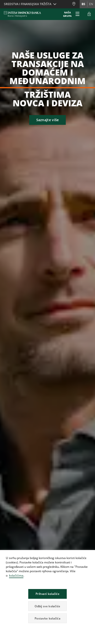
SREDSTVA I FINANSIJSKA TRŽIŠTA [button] (27, 4)
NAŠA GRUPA (67, 14)
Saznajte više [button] (47, 120)
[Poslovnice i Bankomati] (76, 4)
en (91, 4)
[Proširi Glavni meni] (77, 14)
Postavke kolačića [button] (47, 618)
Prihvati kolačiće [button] (47, 594)
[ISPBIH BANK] (24, 14)
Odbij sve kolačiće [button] (47, 606)
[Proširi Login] (89, 14)
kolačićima (16, 575)
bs (83, 4)
